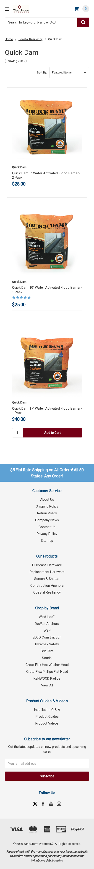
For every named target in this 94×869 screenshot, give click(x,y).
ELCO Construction (47, 637)
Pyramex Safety (47, 644)
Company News (47, 520)
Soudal (47, 658)
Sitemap (47, 541)
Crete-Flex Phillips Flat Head (47, 672)
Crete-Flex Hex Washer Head (47, 665)
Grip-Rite (47, 651)
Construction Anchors (47, 586)
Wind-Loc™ (47, 617)
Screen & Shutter (47, 579)
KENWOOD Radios (47, 678)
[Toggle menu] (7, 9)
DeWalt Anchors (47, 624)
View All (47, 685)
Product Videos (47, 723)
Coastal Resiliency (47, 592)
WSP (47, 630)
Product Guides (47, 717)
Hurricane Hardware (47, 565)
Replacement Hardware (47, 572)
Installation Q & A (47, 710)
